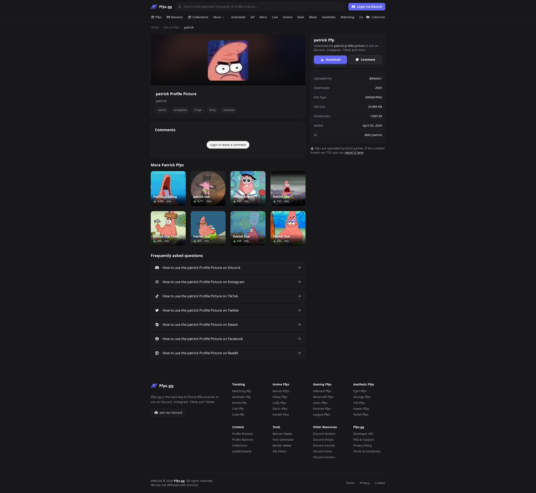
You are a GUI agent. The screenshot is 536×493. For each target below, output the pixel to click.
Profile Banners (243, 440)
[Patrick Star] (248, 188)
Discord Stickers (324, 434)
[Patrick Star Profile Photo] (168, 228)
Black (313, 17)
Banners (176, 17)
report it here (354, 152)
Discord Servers (324, 457)
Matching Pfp (241, 391)
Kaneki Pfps (281, 414)
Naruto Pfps (281, 391)
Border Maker (282, 445)
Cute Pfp (238, 414)
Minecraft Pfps (323, 397)
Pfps (158, 17)
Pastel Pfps (360, 414)
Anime (287, 17)
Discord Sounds (324, 445)
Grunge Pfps (362, 397)
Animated (238, 17)
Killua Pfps (280, 397)
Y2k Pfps (359, 403)
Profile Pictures (242, 434)
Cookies (380, 483)
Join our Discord (171, 413)
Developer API (363, 434)
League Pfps (321, 414)
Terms (350, 483)
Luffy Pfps (279, 403)
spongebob (180, 110)
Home (155, 27)
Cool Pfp (238, 409)
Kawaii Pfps (361, 409)
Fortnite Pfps (322, 409)
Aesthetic (329, 17)
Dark (300, 17)
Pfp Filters (280, 451)
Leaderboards (242, 451)
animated (228, 110)
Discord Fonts (322, 451)
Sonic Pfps (320, 403)
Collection (378, 17)
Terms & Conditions (367, 451)
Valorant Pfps (322, 391)
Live (275, 17)
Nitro (263, 17)
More (217, 17)
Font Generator (283, 440)
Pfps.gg (179, 481)
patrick (162, 110)
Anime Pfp (239, 403)
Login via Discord (369, 7)
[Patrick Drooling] (168, 188)
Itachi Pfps (280, 409)
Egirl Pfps (360, 391)
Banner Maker (282, 434)
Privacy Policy (362, 445)
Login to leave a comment (228, 145)
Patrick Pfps (171, 27)
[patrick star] (208, 188)
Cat (361, 17)
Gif (252, 17)
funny (212, 110)
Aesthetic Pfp (241, 397)
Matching (347, 17)
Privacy (365, 483)
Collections (200, 17)
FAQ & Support (363, 440)
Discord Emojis (323, 440)
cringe (198, 110)
